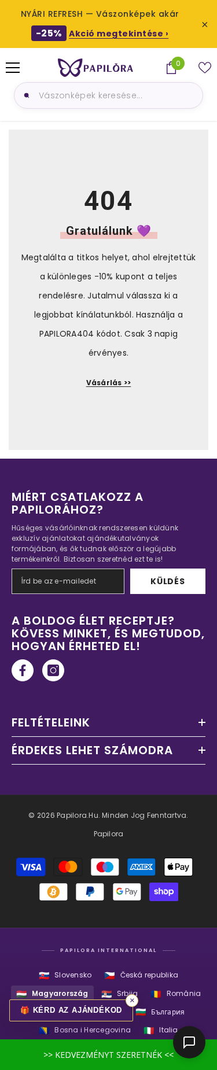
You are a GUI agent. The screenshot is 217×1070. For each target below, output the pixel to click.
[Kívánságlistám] (204, 67)
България (160, 1012)
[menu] (13, 68)
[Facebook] (23, 670)
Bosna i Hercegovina (85, 1030)
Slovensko (65, 975)
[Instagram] (53, 670)
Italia (161, 1030)
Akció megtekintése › (118, 33)
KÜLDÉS (167, 581)
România (175, 994)
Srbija (119, 994)
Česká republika (141, 975)
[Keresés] (24, 95)
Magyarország (52, 994)
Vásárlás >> (108, 383)
